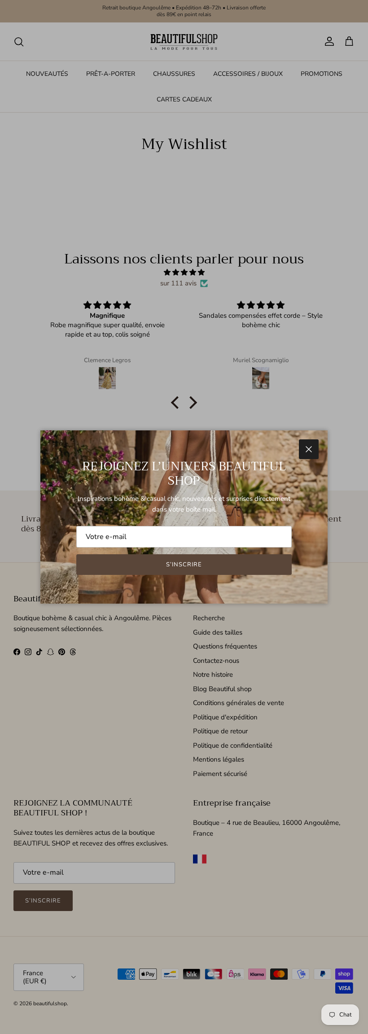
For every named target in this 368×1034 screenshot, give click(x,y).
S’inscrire (184, 565)
